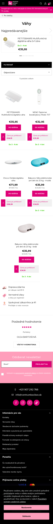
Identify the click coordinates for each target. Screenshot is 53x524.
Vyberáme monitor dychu (12, 472)
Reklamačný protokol (10, 444)
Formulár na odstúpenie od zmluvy (15, 440)
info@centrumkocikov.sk (29, 394)
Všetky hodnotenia (26, 344)
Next (50, 30)
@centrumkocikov (37, 403)
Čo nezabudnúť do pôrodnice (13, 463)
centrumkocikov (23, 403)
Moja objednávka (8, 449)
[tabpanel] (26, 44)
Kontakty (5, 417)
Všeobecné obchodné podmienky (15, 426)
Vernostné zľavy (8, 422)
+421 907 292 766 (28, 389)
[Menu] (3, 3)
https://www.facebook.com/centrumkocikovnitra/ (16, 403)
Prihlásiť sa (42, 364)
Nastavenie (26, 507)
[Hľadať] (41, 3)
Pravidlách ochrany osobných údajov (25, 500)
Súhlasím (26, 516)
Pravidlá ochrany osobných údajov (15, 435)
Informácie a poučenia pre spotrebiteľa (17, 431)
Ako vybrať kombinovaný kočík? (14, 467)
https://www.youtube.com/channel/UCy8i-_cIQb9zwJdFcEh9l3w (30, 403)
